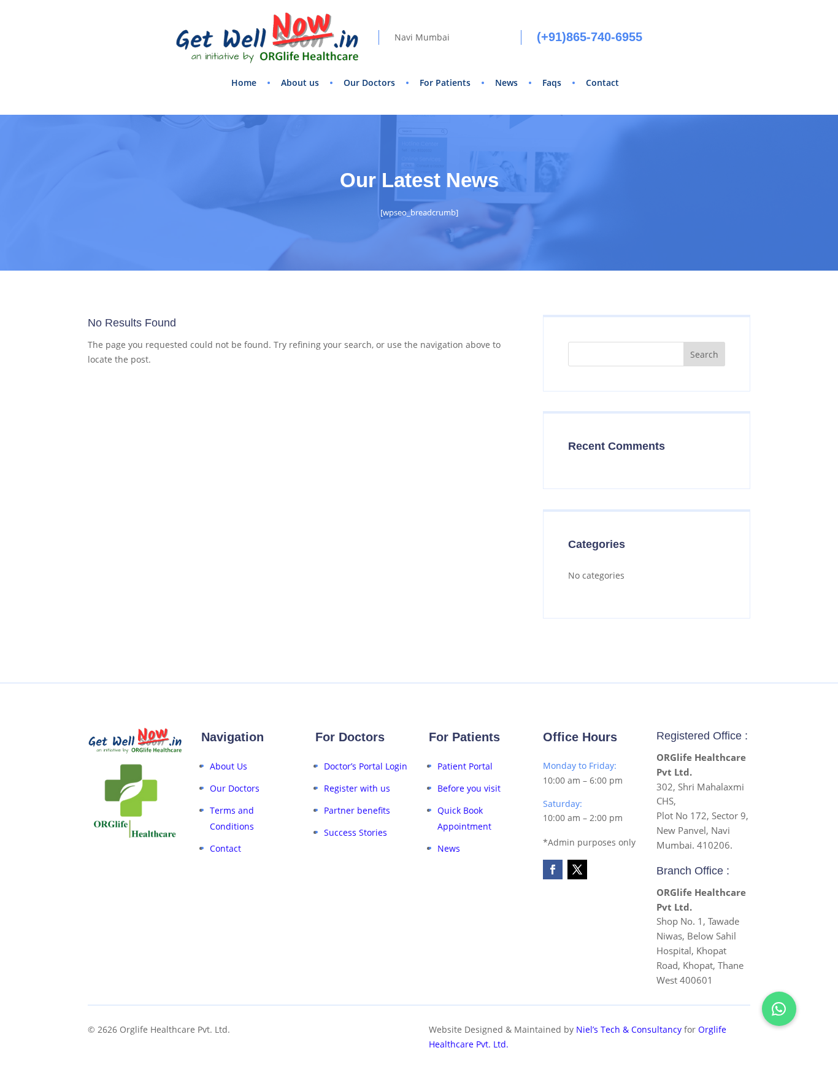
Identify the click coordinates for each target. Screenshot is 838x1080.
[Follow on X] (577, 869)
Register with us (357, 788)
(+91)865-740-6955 (589, 37)
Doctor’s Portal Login (365, 766)
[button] (779, 1009)
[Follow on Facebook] (553, 869)
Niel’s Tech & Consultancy (629, 1029)
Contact (602, 82)
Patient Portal (465, 766)
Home (243, 82)
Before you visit (469, 788)
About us (300, 82)
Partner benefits (357, 810)
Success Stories (355, 832)
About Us (228, 766)
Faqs (551, 82)
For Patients (445, 82)
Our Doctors (369, 82)
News (506, 82)
